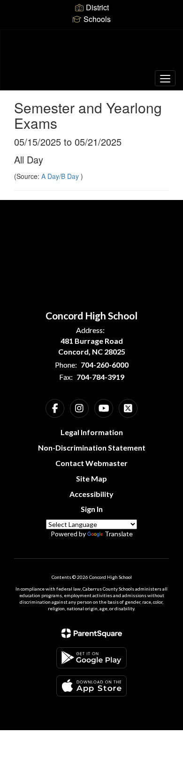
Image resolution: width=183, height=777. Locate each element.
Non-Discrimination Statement (91, 447)
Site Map (91, 478)
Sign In (92, 508)
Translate (119, 534)
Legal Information (92, 432)
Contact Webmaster (91, 463)
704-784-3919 (100, 376)
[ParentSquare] (91, 633)
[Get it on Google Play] (91, 657)
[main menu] (165, 78)
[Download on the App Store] (91, 685)
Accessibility (91, 493)
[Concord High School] (91, 53)
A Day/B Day (61, 176)
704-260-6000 (105, 364)
